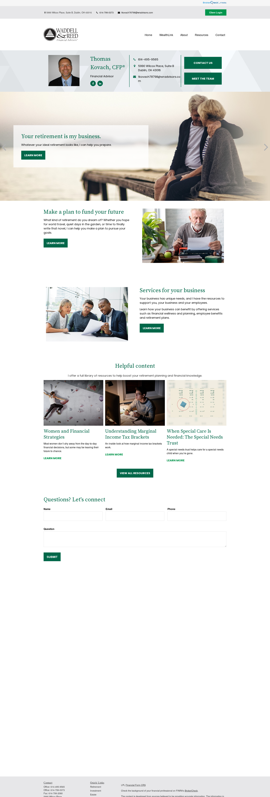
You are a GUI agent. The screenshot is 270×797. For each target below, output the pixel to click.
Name (47, 509)
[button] (148, 34)
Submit (52, 557)
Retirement (95, 786)
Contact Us (203, 63)
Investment (95, 790)
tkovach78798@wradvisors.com (137, 12)
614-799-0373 (107, 12)
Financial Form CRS (136, 785)
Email (109, 509)
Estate (93, 794)
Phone (171, 509)
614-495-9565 (58, 786)
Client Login (215, 12)
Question (49, 529)
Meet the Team (203, 79)
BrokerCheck (191, 790)
